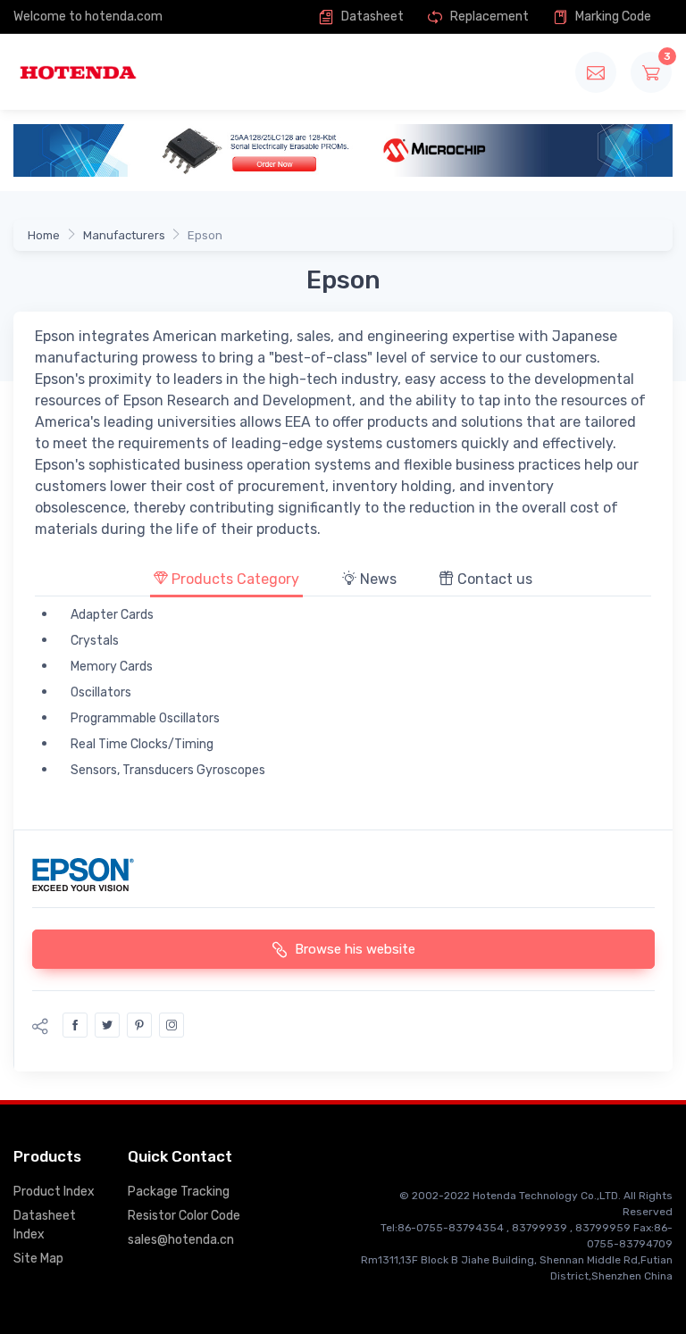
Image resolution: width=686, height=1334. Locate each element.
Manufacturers (124, 235)
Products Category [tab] (233, 579)
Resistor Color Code (184, 1215)
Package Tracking (179, 1191)
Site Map (38, 1258)
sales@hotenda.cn (181, 1239)
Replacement (488, 16)
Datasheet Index (44, 1225)
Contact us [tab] (493, 579)
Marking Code (612, 16)
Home (44, 235)
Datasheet (371, 16)
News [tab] (376, 579)
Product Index (54, 1191)
